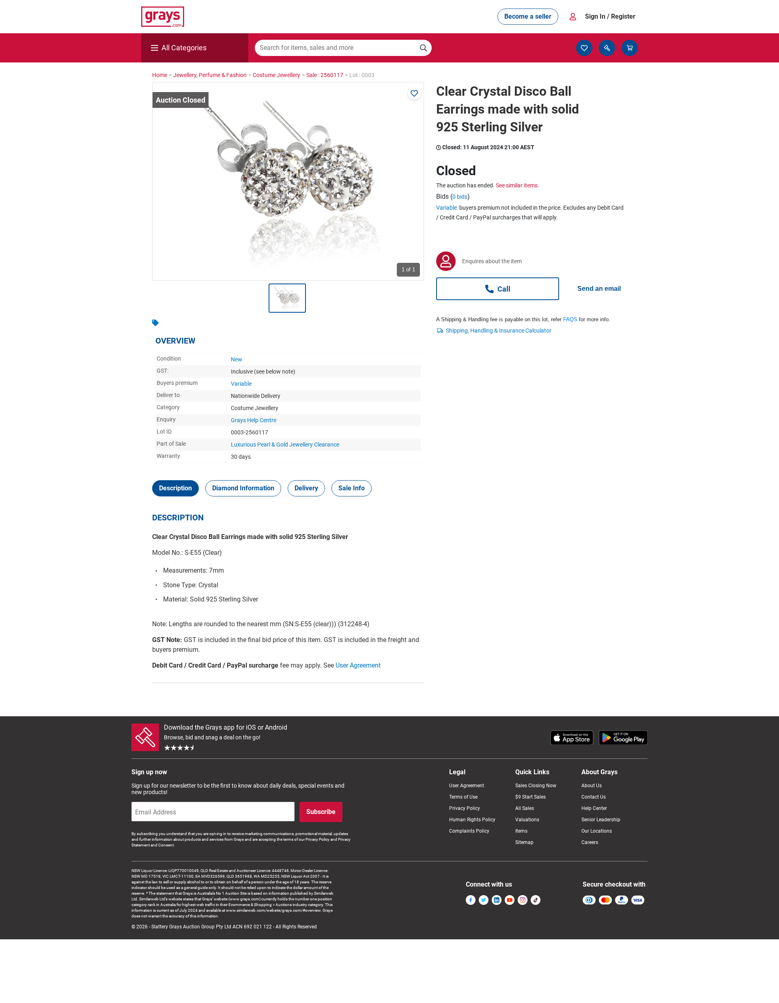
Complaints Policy (469, 831)
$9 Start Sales (530, 797)
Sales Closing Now (535, 785)
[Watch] (414, 93)
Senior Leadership (600, 820)
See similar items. (517, 185)
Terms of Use (463, 797)
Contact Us (593, 797)
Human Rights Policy (472, 820)
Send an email (599, 288)
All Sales (524, 808)
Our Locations (596, 831)
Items (521, 831)
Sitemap (524, 842)
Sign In (610, 16)
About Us (591, 785)
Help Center (594, 808)
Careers (589, 842)
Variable (241, 383)
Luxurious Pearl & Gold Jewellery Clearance (285, 444)
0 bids (459, 196)
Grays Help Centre (253, 420)
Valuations (527, 820)
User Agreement (358, 665)
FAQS (570, 319)
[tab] (175, 488)
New (236, 359)
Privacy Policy (464, 808)
